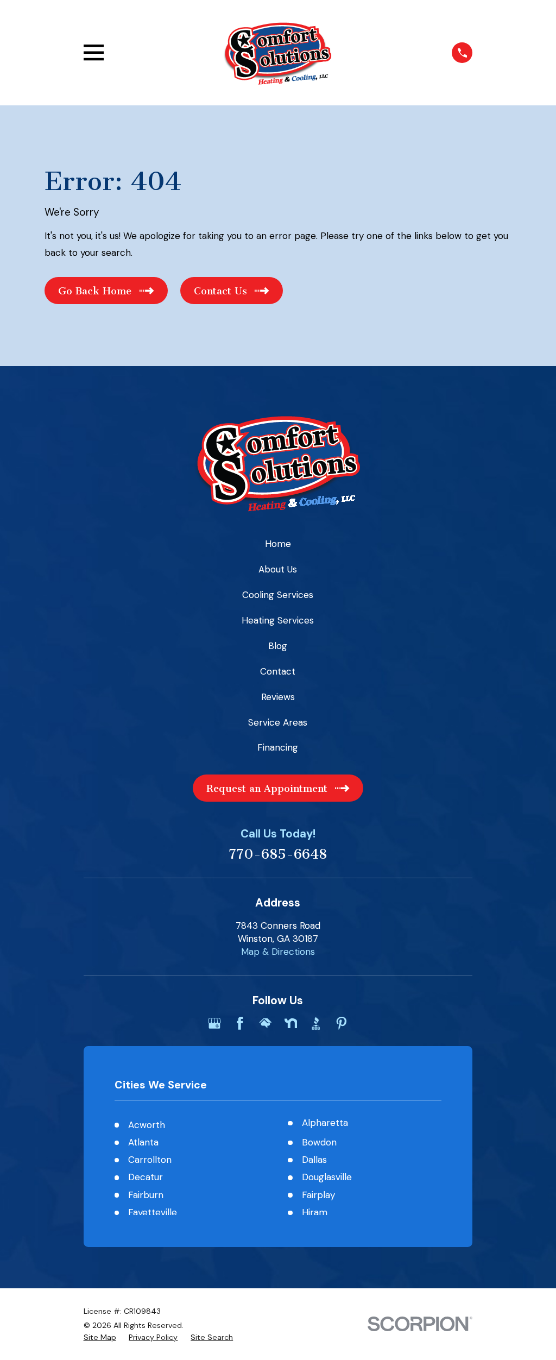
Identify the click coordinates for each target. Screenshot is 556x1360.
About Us (277, 569)
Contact (277, 671)
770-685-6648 (278, 854)
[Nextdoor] (291, 1023)
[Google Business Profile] (214, 1023)
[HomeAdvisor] (265, 1023)
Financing (277, 747)
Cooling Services (277, 595)
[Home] (278, 53)
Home (278, 544)
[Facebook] (240, 1023)
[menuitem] (100, 1337)
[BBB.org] (316, 1023)
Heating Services (278, 620)
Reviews (278, 697)
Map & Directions (278, 952)
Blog (277, 646)
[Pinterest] (341, 1023)
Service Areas (277, 722)
